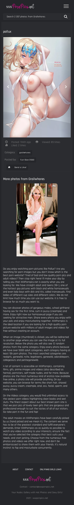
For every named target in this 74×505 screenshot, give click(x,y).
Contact (29, 469)
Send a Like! (20, 167)
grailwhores (24, 152)
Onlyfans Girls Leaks (50, 469)
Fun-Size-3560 (27, 160)
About (15, 469)
